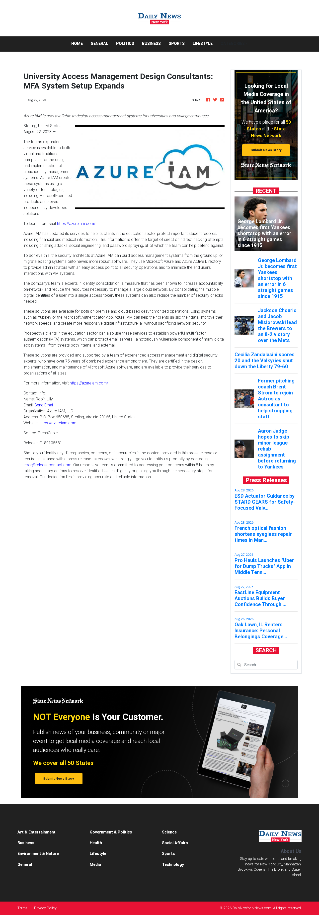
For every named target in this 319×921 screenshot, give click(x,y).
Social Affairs (175, 842)
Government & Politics (111, 831)
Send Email (44, 404)
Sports (177, 43)
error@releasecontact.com (47, 464)
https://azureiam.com (57, 422)
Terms (22, 908)
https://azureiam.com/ (76, 223)
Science (169, 831)
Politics (125, 43)
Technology (173, 864)
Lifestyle (203, 43)
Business (151, 43)
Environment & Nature (38, 853)
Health (96, 842)
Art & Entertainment (36, 831)
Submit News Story (266, 150)
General (99, 43)
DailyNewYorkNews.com (252, 908)
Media (95, 864)
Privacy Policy (45, 908)
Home (79, 43)
